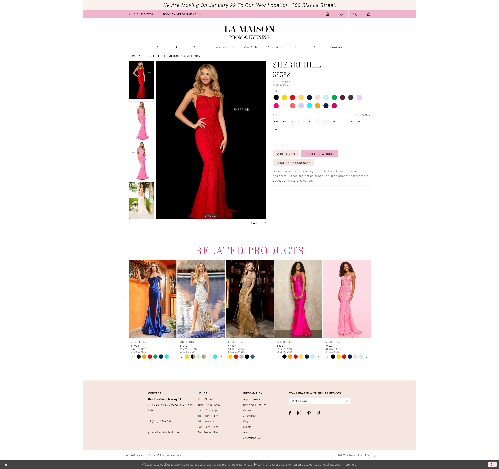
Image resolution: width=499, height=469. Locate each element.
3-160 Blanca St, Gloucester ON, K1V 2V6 (170, 405)
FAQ (245, 421)
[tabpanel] (141, 81)
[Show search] (355, 14)
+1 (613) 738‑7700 (159, 421)
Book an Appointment (293, 163)
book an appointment (333, 176)
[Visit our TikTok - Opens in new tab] (318, 413)
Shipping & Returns (255, 404)
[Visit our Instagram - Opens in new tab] (299, 413)
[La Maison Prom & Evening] (249, 32)
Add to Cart (286, 153)
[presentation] (152, 298)
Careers (248, 410)
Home (133, 56)
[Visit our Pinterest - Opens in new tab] (309, 413)
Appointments (251, 399)
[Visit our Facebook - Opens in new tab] (290, 413)
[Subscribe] (346, 401)
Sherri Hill (151, 56)
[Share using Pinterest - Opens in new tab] (265, 223)
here (353, 464)
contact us (306, 176)
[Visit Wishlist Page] (341, 14)
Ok (492, 464)
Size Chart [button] (363, 114)
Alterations (249, 415)
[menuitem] (141, 14)
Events (247, 426)
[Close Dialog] (5, 464)
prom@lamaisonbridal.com (164, 432)
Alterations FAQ (252, 437)
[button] (328, 14)
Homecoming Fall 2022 (182, 56)
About (246, 432)
